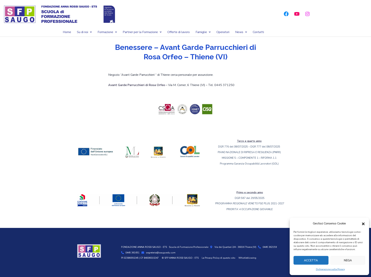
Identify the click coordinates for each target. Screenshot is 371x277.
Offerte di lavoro (178, 32)
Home (67, 32)
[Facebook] (286, 14)
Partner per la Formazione (140, 32)
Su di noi (82, 32)
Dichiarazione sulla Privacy (330, 269)
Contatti (258, 32)
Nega (348, 260)
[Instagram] (307, 14)
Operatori (222, 32)
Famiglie (201, 32)
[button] (363, 224)
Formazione (105, 32)
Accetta (311, 260)
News (239, 32)
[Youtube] (297, 14)
